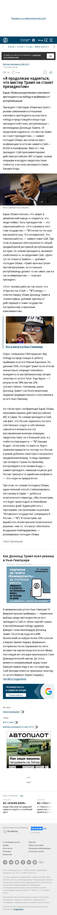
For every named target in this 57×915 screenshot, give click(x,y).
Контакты (7, 848)
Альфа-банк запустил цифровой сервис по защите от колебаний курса (17, 809)
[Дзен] (17, 862)
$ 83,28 (11, 46)
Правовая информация (39, 848)
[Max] (35, 862)
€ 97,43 (20, 46)
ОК (50, 56)
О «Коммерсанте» (11, 842)
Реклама (7, 851)
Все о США (8, 722)
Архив (5, 845)
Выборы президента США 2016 (16, 64)
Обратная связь (36, 845)
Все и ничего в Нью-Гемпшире (24, 346)
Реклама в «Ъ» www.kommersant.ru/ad (28, 18)
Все (21, 796)
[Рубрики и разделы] (51, 40)
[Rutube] (29, 862)
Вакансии (7, 854)
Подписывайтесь (16, 695)
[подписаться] (23, 712)
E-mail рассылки (36, 851)
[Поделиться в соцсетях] (51, 72)
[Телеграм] (5, 862)
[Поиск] (46, 40)
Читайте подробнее (14, 679)
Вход (40, 40)
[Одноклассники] (23, 862)
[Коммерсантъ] (5, 40)
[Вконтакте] (11, 862)
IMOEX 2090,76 (41, 46)
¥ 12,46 (29, 46)
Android (32, 842)
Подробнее (18, 909)
